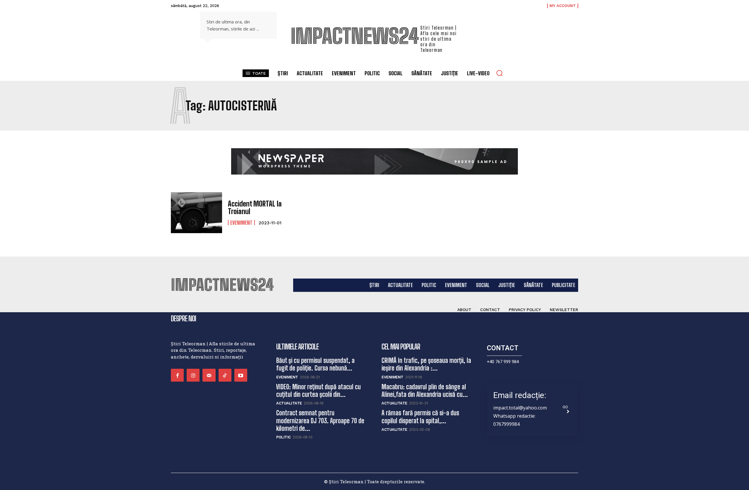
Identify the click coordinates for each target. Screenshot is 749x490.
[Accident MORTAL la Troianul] (196, 212)
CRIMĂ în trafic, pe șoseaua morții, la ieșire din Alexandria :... (426, 364)
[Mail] (208, 375)
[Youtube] (240, 375)
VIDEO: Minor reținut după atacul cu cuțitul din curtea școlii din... (318, 390)
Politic (283, 437)
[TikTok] (225, 375)
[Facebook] (177, 375)
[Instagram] (193, 375)
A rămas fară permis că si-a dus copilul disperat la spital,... (420, 416)
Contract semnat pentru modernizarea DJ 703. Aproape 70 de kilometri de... (320, 420)
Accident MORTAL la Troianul (255, 207)
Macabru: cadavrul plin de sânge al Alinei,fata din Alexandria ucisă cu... (425, 390)
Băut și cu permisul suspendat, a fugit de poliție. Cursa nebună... (315, 364)
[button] (499, 73)
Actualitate (289, 403)
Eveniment (241, 222)
